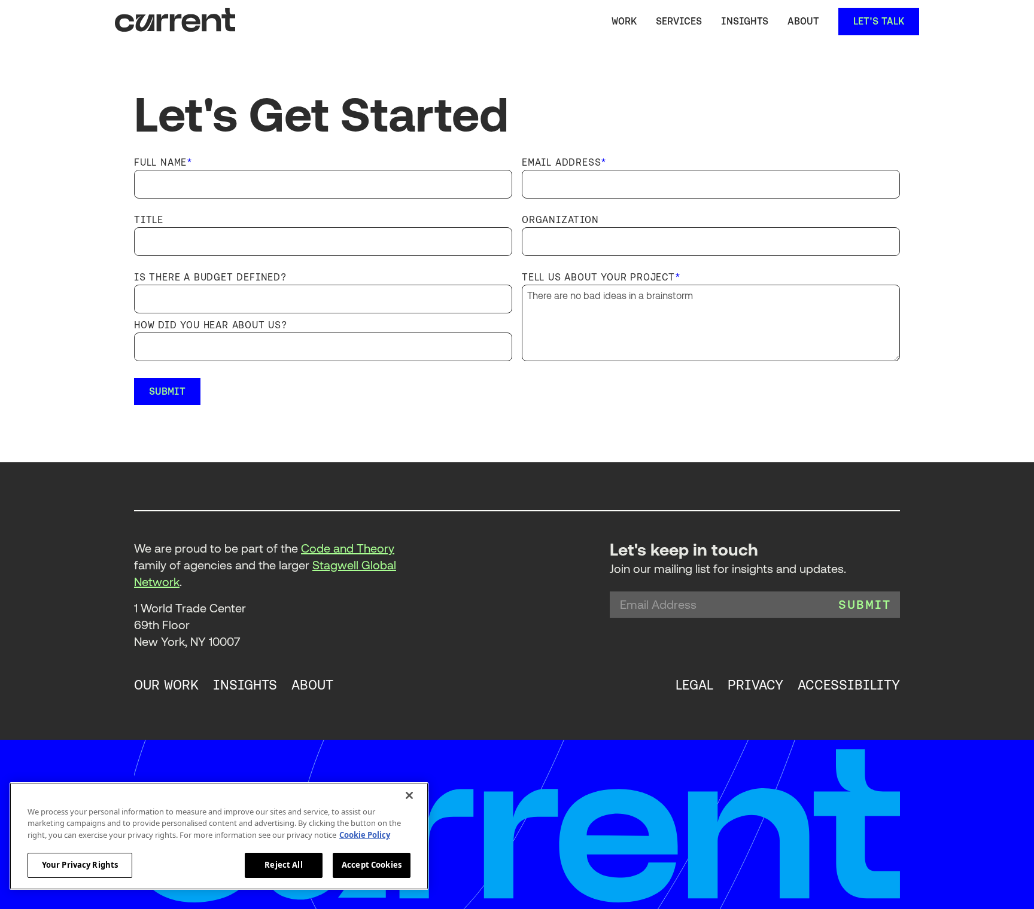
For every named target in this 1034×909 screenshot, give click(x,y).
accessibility (849, 685)
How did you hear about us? (210, 325)
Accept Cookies (372, 864)
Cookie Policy (364, 834)
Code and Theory (347, 548)
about (312, 685)
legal (694, 685)
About (803, 21)
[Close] (409, 795)
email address (564, 162)
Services (679, 21)
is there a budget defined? (210, 277)
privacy (755, 685)
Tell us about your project (601, 277)
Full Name (163, 162)
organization (560, 220)
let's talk (878, 21)
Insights (744, 21)
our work (166, 685)
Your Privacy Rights (80, 864)
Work (624, 21)
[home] (175, 22)
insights (245, 685)
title (148, 220)
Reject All (283, 864)
